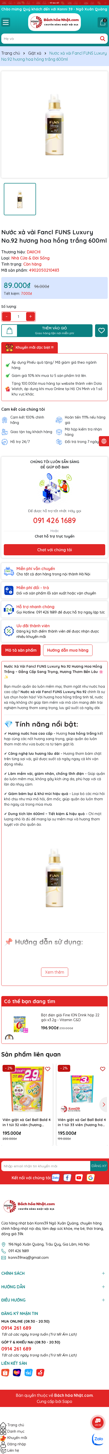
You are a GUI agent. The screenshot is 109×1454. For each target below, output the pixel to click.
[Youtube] (79, 1177)
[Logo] (54, 22)
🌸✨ (53, 671)
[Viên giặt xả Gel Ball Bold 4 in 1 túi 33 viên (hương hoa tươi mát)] (82, 1089)
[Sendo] (40, 1372)
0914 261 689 (16, 1328)
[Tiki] (29, 1372)
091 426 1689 (54, 520)
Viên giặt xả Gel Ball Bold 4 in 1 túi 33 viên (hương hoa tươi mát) (82, 1122)
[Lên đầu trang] (98, 1408)
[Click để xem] (54, 124)
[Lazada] (17, 1372)
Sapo (67, 1401)
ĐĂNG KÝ (99, 1166)
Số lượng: (9, 306)
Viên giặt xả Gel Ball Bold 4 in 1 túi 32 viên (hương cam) (27, 1122)
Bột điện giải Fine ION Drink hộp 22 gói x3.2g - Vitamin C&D (70, 1017)
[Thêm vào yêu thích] (101, 330)
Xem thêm (54, 972)
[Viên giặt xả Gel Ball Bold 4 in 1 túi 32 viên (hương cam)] (27, 1089)
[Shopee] (5, 1372)
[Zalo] (56, 1177)
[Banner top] (54, 2)
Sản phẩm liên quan (31, 1054)
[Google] (91, 1177)
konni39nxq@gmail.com (28, 1257)
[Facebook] (67, 1177)
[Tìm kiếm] (102, 38)
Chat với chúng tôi (54, 549)
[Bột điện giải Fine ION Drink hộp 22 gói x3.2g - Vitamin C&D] (20, 1025)
